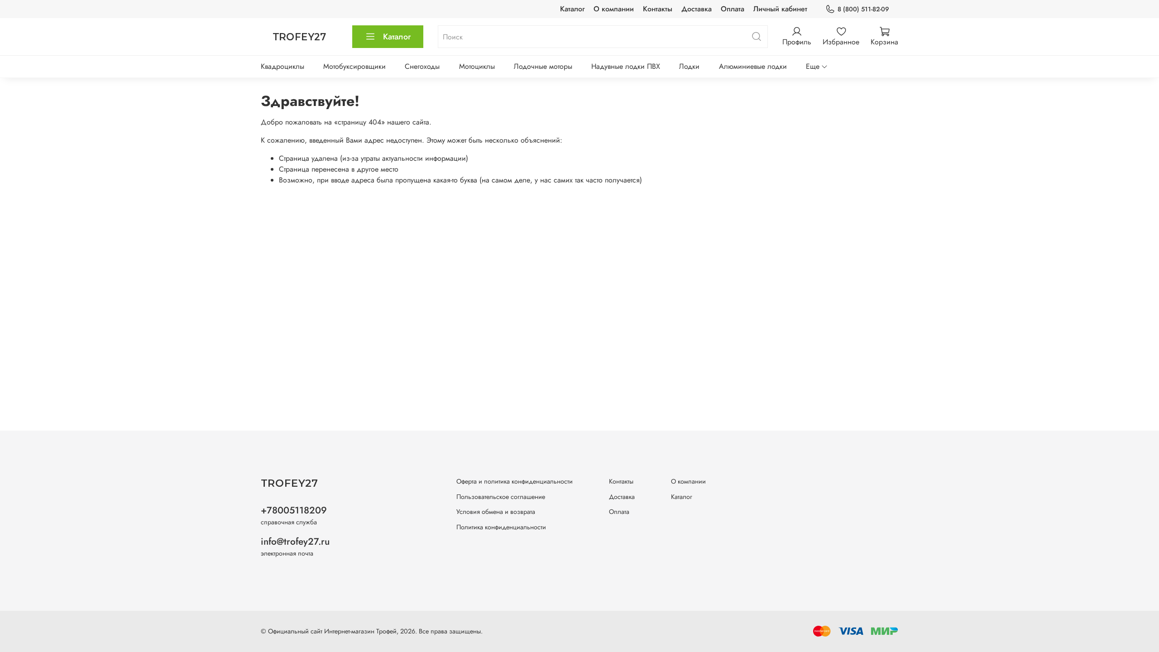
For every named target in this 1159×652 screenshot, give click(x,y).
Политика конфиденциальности (501, 527)
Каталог (572, 9)
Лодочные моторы (543, 66)
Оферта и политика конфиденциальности (514, 481)
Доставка (696, 9)
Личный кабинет (780, 9)
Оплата (732, 9)
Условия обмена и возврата (495, 511)
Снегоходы (422, 66)
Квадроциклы (282, 66)
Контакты (657, 9)
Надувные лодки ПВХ (625, 66)
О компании (614, 9)
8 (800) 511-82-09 (863, 9)
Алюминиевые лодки (753, 66)
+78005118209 (294, 510)
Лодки (689, 66)
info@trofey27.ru (295, 541)
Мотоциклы (477, 66)
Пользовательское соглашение (500, 496)
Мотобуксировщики (354, 66)
